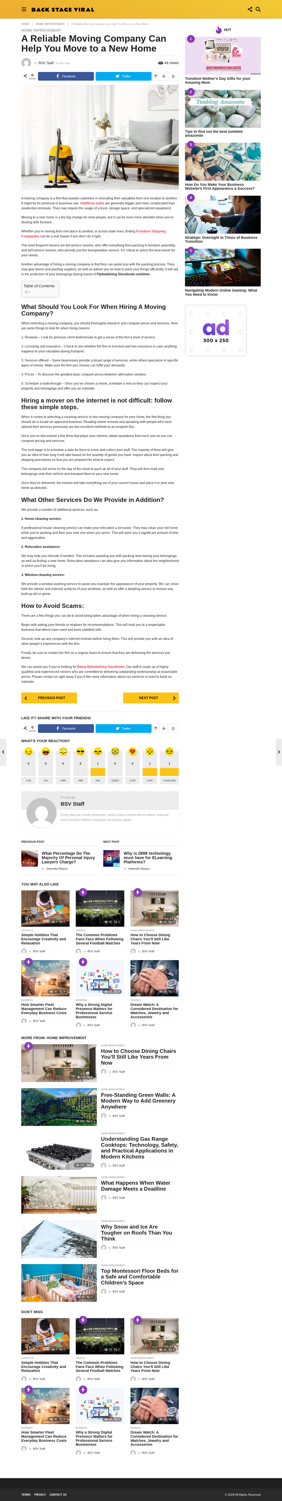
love (133, 780)
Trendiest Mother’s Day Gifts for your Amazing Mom (217, 81)
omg (63, 780)
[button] (23, 9)
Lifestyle (27, 930)
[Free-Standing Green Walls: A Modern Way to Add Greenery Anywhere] (59, 1107)
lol (46, 780)
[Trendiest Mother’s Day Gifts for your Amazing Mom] (223, 56)
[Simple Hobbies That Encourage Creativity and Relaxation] (45, 908)
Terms (26, 1494)
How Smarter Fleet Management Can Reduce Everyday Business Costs (44, 1009)
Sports (80, 930)
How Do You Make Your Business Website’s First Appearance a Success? (220, 186)
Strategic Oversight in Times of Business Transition (221, 239)
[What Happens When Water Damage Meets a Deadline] (59, 1195)
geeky (115, 780)
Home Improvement (41, 30)
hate (150, 780)
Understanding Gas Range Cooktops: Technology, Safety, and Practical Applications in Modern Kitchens (139, 1148)
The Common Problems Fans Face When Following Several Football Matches (99, 939)
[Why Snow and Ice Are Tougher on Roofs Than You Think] (59, 1239)
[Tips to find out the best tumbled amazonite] (223, 109)
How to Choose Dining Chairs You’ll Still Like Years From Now (150, 939)
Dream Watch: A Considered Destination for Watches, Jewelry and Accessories (154, 1011)
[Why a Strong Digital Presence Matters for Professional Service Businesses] (100, 978)
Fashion (135, 1000)
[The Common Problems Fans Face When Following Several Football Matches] (100, 908)
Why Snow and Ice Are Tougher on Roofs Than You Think (136, 1233)
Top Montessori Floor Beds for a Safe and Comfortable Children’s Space (139, 1277)
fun (28, 780)
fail (98, 780)
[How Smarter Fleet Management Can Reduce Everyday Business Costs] (45, 978)
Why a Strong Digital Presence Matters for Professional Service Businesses (94, 1011)
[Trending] (83, 892)
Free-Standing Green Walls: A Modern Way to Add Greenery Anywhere (138, 1101)
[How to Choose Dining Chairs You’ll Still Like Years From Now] (154, 908)
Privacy (40, 1494)
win (80, 780)
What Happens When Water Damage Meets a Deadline (135, 1186)
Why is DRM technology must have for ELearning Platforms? (148, 857)
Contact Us (58, 1494)
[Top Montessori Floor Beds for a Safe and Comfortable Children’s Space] (59, 1283)
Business (27, 1000)
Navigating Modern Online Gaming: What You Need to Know (221, 292)
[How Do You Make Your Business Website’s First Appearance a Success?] (223, 161)
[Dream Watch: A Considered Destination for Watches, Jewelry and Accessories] (154, 978)
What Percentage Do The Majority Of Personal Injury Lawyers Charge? (68, 857)
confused (169, 780)
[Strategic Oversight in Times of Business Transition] (223, 214)
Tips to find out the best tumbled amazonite (214, 133)
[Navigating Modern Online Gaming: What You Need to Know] (223, 267)
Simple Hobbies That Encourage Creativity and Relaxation (43, 939)
